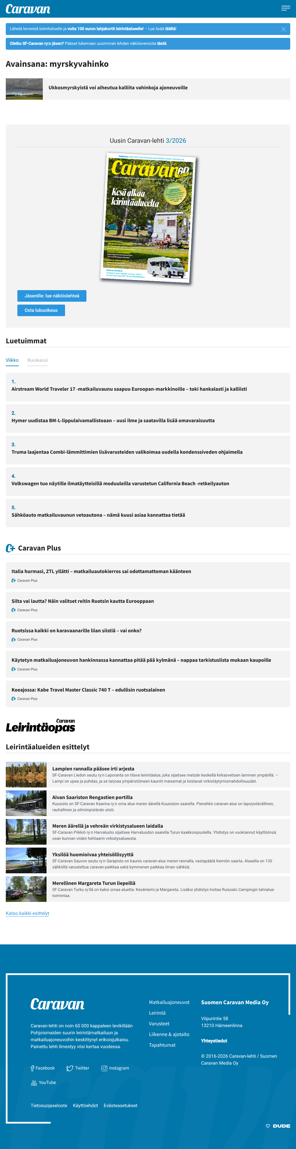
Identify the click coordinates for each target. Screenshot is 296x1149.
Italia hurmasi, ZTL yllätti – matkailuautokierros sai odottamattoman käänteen (101, 571)
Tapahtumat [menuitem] (162, 1044)
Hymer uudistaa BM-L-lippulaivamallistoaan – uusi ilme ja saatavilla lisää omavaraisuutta (113, 420)
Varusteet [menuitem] (159, 1023)
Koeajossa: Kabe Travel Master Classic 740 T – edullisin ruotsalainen (88, 689)
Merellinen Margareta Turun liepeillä (93, 883)
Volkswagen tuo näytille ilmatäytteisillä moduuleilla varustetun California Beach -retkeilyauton (120, 483)
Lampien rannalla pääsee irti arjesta (93, 768)
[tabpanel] (148, 450)
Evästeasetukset (121, 1105)
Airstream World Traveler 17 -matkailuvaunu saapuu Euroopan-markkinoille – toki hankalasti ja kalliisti (129, 389)
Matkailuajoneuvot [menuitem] (169, 1002)
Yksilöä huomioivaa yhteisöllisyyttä (93, 854)
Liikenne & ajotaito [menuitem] (169, 1034)
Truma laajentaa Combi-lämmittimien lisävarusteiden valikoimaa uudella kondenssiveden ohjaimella (127, 452)
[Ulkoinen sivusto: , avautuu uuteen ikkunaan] (148, 218)
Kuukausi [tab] (37, 360)
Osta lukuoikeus (41, 310)
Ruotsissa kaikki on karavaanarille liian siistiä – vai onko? (77, 630)
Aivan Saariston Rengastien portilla (92, 797)
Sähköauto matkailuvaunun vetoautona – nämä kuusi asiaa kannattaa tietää (98, 515)
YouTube (47, 1082)
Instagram (119, 1068)
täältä (170, 29)
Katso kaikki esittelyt (27, 913)
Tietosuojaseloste (49, 1105)
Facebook (45, 1068)
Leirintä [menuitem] (157, 1012)
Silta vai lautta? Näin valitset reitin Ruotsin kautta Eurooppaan (83, 601)
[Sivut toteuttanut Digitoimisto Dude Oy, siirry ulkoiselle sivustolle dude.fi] (278, 1127)
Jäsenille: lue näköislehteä (52, 296)
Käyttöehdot (85, 1105)
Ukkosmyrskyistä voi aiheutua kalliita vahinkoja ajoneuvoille (118, 87)
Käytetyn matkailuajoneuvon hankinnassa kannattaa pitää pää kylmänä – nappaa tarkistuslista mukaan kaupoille (141, 660)
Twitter (82, 1068)
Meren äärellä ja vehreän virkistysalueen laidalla (107, 825)
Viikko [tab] (12, 360)
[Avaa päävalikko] (286, 9)
